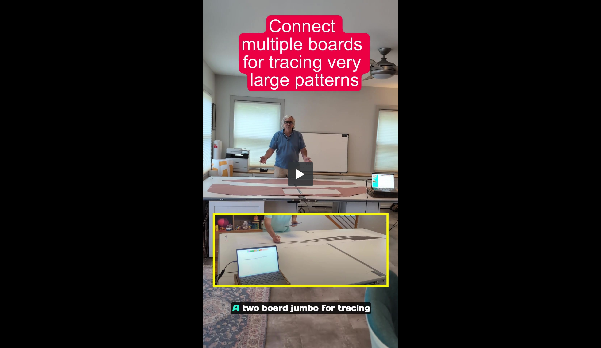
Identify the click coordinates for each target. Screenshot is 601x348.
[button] (300, 174)
